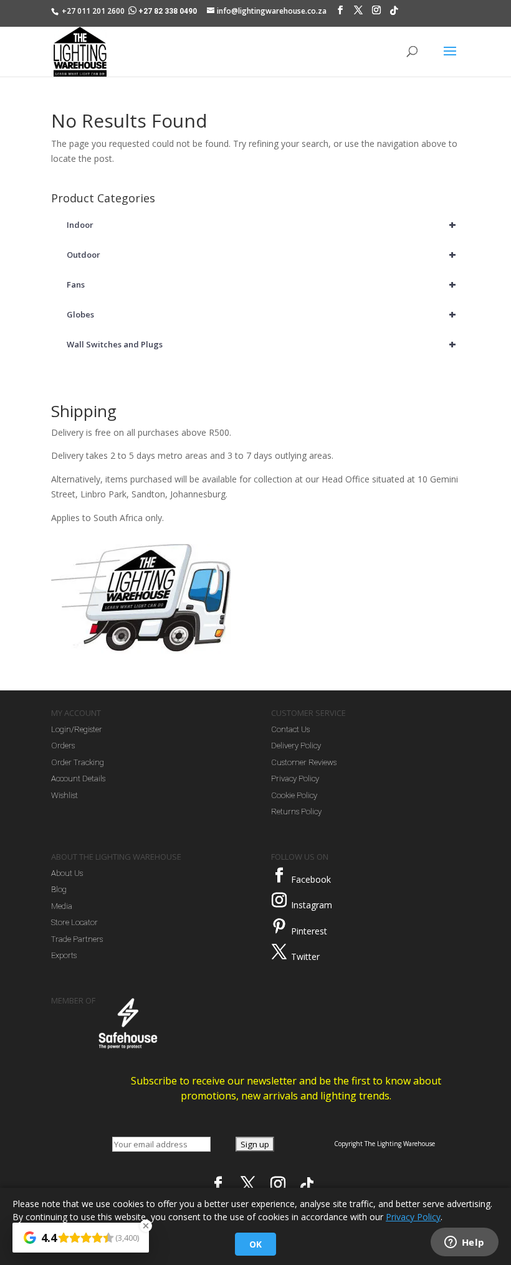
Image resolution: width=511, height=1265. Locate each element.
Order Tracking (77, 762)
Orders (63, 745)
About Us (67, 873)
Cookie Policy (294, 795)
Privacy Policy (295, 778)
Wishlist (64, 795)
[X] (358, 13)
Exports (64, 955)
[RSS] (394, 13)
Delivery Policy (296, 745)
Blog (59, 889)
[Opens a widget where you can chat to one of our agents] (464, 1243)
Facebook (311, 879)
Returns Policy (296, 811)
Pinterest (309, 931)
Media (61, 906)
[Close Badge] (146, 1226)
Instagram (311, 905)
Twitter (305, 956)
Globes (261, 314)
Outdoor (261, 254)
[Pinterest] (279, 926)
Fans (261, 284)
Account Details (78, 778)
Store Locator (74, 922)
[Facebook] (340, 13)
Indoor (261, 224)
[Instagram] (376, 13)
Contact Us (290, 729)
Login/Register (76, 729)
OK (255, 1244)
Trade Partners (77, 939)
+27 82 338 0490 (167, 11)
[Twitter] (279, 951)
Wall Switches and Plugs (261, 344)
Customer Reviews (304, 762)
